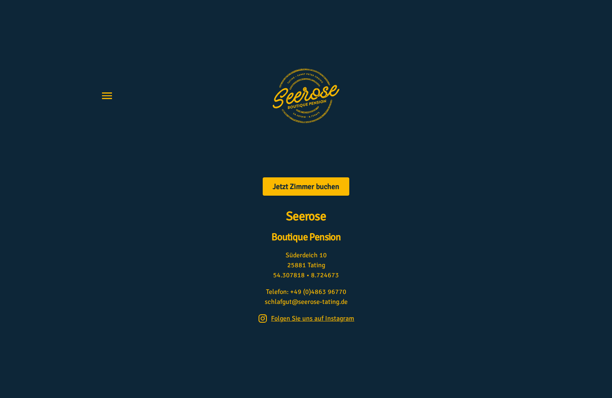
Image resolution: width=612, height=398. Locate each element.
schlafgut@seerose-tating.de (306, 302)
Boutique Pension (306, 237)
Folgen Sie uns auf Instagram (312, 318)
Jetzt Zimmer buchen (306, 186)
